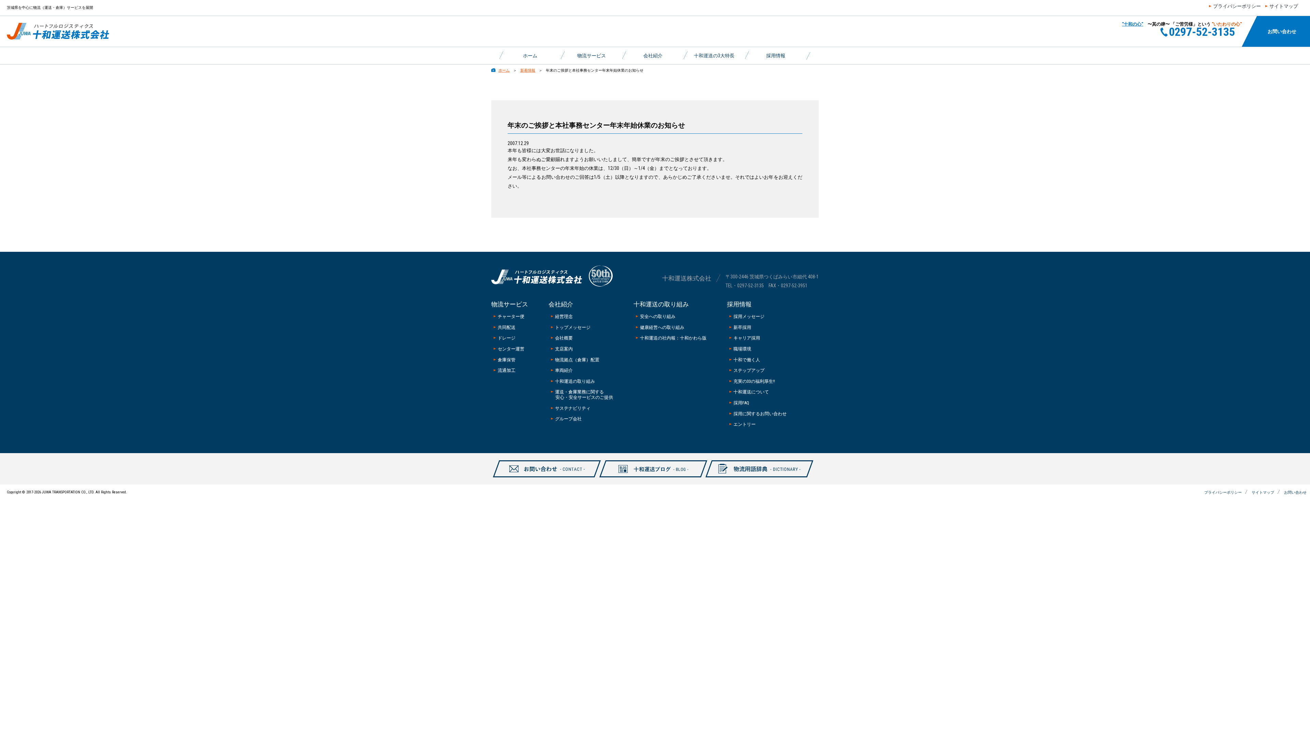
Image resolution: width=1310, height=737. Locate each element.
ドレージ (506, 338)
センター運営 (511, 348)
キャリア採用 (746, 338)
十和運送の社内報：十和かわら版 (673, 338)
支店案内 (564, 348)
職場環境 (742, 348)
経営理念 (564, 316)
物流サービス (591, 55)
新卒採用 (742, 327)
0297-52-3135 (750, 285)
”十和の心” (1132, 24)
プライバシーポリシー (1237, 6)
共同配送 (506, 327)
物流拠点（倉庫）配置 (577, 359)
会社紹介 (653, 55)
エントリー (744, 424)
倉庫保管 (506, 359)
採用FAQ (741, 402)
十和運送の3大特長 (714, 55)
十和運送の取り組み (575, 381)
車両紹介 (564, 370)
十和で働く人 (746, 359)
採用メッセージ (749, 316)
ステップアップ (749, 370)
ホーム (530, 55)
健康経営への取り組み (662, 327)
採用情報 (775, 55)
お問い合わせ (1282, 31)
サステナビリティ (573, 408)
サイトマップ (1283, 6)
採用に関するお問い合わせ (760, 413)
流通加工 (506, 370)
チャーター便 (511, 316)
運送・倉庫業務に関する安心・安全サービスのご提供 (584, 394)
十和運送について (751, 391)
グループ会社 (568, 418)
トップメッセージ (573, 327)
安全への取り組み (657, 316)
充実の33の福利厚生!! (754, 381)
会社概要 (564, 338)
